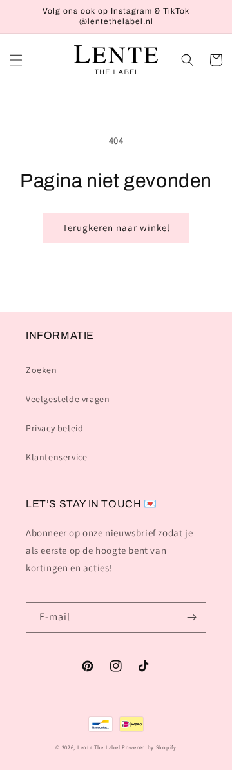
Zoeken (41, 370)
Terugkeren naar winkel (116, 227)
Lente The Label (99, 747)
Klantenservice (56, 457)
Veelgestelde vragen (68, 399)
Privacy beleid (54, 428)
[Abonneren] (191, 617)
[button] (16, 60)
